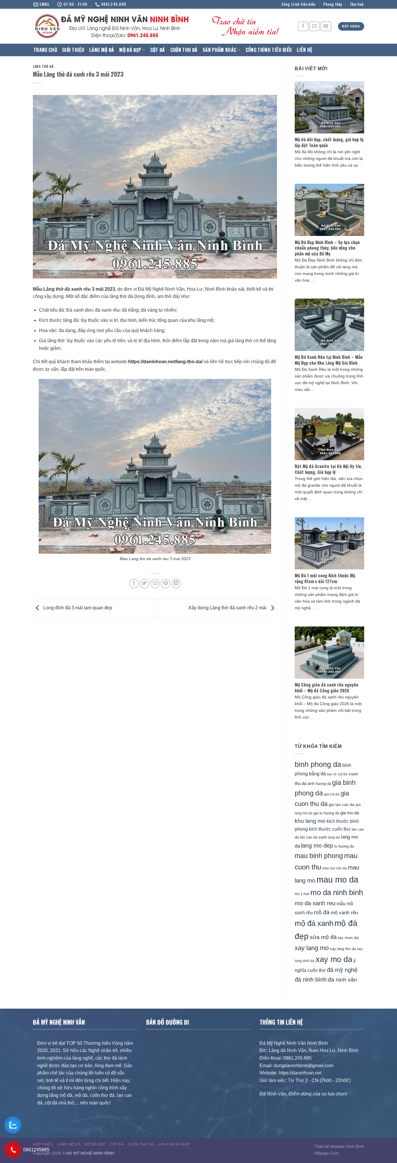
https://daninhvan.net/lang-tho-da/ (165, 361)
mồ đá (322, 912)
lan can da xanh (313, 837)
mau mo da (337, 879)
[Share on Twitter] (144, 583)
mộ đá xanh (314, 923)
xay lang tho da (343, 949)
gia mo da (349, 812)
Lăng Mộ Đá (101, 49)
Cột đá (157, 49)
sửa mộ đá (323, 937)
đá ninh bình (311, 979)
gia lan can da (342, 804)
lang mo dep (317, 845)
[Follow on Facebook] (303, 26)
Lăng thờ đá (43, 66)
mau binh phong (319, 856)
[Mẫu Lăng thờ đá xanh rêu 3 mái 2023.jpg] (155, 466)
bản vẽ (332, 774)
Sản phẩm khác (219, 49)
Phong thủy (332, 4)
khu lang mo (310, 821)
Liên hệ (304, 49)
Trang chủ (45, 49)
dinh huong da (319, 783)
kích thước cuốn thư (329, 829)
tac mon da (348, 937)
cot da (342, 774)
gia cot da (331, 794)
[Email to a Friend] (155, 583)
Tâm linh (357, 4)
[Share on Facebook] (134, 583)
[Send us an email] (314, 26)
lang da (334, 837)
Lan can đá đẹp (174, 1144)
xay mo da (334, 959)
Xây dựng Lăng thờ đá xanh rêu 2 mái (228, 608)
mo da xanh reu (315, 903)
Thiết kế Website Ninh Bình (339, 1146)
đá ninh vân (342, 980)
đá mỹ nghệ (342, 970)
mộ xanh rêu (344, 912)
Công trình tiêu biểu (298, 4)
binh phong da (318, 764)
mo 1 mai (302, 894)
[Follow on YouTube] (326, 26)
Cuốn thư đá (184, 49)
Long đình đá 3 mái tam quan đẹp (77, 608)
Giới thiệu (73, 49)
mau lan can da (334, 868)
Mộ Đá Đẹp (130, 49)
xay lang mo (312, 948)
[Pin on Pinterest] (165, 583)
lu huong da (344, 846)
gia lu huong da (326, 813)
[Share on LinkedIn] (176, 583)
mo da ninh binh (336, 892)
